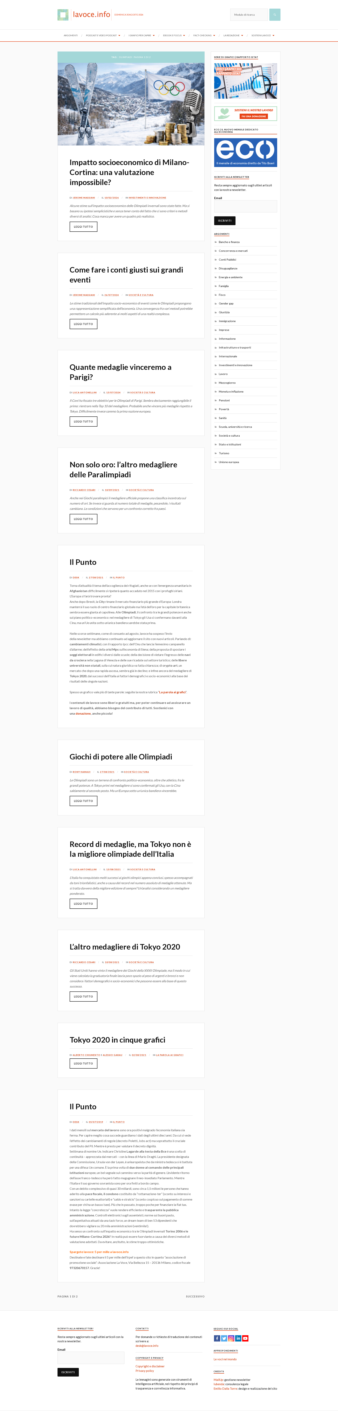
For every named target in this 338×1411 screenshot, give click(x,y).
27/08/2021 (96, 577)
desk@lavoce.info (147, 1345)
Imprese (224, 329)
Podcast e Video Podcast (101, 35)
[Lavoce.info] (86, 14)
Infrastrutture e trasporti (235, 347)
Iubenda (219, 1384)
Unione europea (229, 462)
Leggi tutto (83, 226)
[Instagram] (231, 1338)
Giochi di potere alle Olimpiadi (121, 756)
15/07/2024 (113, 392)
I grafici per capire (140, 35)
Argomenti (71, 35)
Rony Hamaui (82, 772)
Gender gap (226, 303)
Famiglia (224, 286)
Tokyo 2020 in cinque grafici (117, 1039)
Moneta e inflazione (231, 391)
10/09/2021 (112, 490)
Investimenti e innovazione (147, 197)
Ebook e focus (172, 35)
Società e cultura (141, 295)
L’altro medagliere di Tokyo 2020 (125, 946)
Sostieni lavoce (261, 35)
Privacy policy (145, 1370)
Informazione (227, 338)
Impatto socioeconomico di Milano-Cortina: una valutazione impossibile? (129, 172)
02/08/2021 (139, 1055)
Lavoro (223, 374)
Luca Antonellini (85, 392)
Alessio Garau (112, 1055)
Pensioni (224, 400)
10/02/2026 (111, 197)
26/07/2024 (111, 295)
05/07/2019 (96, 1122)
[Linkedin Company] (238, 1338)
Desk (76, 577)
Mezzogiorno (227, 382)
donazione (83, 713)
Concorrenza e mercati (233, 250)
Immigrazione (227, 321)
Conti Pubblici (227, 259)
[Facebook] (217, 1338)
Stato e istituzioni (230, 444)
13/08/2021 (113, 869)
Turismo (224, 453)
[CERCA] (274, 15)
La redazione (232, 35)
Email (218, 198)
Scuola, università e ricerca (235, 426)
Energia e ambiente (231, 277)
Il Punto (83, 561)
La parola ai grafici (172, 692)
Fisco (222, 294)
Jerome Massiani (84, 197)
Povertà (224, 409)
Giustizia (224, 312)
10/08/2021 (112, 962)
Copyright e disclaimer (150, 1366)
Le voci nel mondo (225, 1359)
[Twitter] (224, 1338)
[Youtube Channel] (245, 1338)
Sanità (223, 418)
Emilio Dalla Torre (225, 1388)
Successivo (195, 1296)
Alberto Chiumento (86, 1055)
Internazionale (228, 356)
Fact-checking (202, 35)
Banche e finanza (229, 242)
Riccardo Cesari (84, 490)
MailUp (218, 1379)
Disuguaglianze (228, 268)
